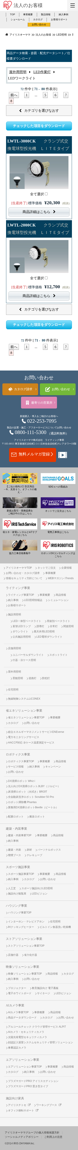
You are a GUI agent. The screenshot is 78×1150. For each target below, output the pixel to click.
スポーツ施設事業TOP (21, 873)
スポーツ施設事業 (18, 867)
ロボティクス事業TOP (21, 761)
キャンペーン (53, 766)
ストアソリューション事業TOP (26, 945)
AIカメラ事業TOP (18, 1012)
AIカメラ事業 (15, 1005)
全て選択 (37, 194)
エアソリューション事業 (22, 1059)
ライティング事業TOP (21, 594)
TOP (12, 14)
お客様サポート (59, 19)
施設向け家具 (15, 1098)
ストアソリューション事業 (24, 939)
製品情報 (45, 14)
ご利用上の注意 (53, 1136)
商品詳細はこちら (36, 212)
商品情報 (61, 594)
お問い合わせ (39, 24)
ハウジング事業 (16, 905)
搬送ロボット (37, 816)
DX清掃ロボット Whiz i (21, 781)
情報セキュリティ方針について (24, 578)
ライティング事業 (18, 588)
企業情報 (66, 567)
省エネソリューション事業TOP (26, 717)
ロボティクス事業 (18, 754)
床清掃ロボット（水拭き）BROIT (27, 791)
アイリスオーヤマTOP (19, 567)
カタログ (38, 19)
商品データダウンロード (22, 1017)
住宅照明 (13, 689)
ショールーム (18, 19)
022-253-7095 (42, 421)
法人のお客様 (28, 5)
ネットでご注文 (46, 567)
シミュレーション (58, 600)
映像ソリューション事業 (22, 966)
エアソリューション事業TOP (25, 1066)
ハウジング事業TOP (19, 912)
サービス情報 (16, 766)
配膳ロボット (16, 816)
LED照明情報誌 (33, 600)
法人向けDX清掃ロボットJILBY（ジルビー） (34, 786)
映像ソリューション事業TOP (25, 973)
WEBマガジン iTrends (61, 578)
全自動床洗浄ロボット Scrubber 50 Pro (31, 796)
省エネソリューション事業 (24, 710)
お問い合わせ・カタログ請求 (23, 573)
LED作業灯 (42, 72)
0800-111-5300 (30, 432)
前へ (13, 95)
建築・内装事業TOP (19, 835)
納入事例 (63, 14)
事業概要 (28, 14)
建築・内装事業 (16, 828)
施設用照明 (14, 614)
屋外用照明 (17, 72)
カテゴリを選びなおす (41, 110)
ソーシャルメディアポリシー (22, 1136)
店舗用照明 (14, 648)
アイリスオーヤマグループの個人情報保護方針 (32, 1132)
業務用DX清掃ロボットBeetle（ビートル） (33, 807)
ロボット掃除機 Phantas (22, 802)
